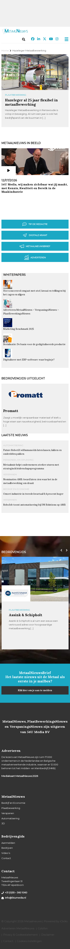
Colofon (43, 928)
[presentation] (60, 550)
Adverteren (38, 257)
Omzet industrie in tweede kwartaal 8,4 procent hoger (33, 493)
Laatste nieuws (14, 435)
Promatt (10, 410)
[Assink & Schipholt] (16, 593)
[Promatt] (25, 407)
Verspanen (10, 474)
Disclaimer (47, 934)
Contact (6, 858)
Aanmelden (8, 842)
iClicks (63, 921)
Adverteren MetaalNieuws (17, 928)
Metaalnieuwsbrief (38, 246)
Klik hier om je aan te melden (35, 690)
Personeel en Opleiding (18, 459)
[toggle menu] (65, 39)
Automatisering (13, 445)
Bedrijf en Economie (16, 489)
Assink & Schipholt (25, 615)
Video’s (5, 853)
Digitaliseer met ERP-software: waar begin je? (29, 359)
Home (5, 50)
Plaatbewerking (15, 95)
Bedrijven (7, 847)
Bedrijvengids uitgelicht (23, 378)
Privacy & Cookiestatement (20, 934)
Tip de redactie (38, 224)
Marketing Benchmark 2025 (18, 328)
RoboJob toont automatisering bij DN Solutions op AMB (34, 504)
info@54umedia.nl (15, 897)
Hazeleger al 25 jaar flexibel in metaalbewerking (31, 102)
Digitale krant (38, 235)
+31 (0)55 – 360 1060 (16, 892)
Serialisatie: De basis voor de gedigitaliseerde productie (34, 344)
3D (3, 823)
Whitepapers (14, 274)
